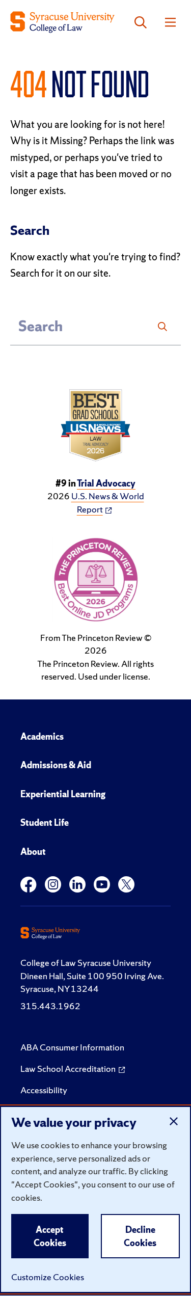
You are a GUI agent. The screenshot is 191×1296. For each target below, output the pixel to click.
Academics (42, 736)
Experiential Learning (62, 794)
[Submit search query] (162, 326)
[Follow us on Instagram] (53, 885)
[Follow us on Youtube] (102, 885)
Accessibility (43, 1090)
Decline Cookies (140, 1236)
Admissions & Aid (55, 765)
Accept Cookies (50, 1236)
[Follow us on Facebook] (28, 885)
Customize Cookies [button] (47, 1277)
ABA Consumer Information (72, 1047)
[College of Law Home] (62, 22)
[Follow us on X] (126, 885)
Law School (68, 1068)
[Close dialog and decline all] (174, 1121)
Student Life (44, 822)
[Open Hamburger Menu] (170, 22)
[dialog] (95, 1199)
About (33, 851)
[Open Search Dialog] (140, 22)
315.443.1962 (50, 1006)
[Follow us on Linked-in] (77, 885)
